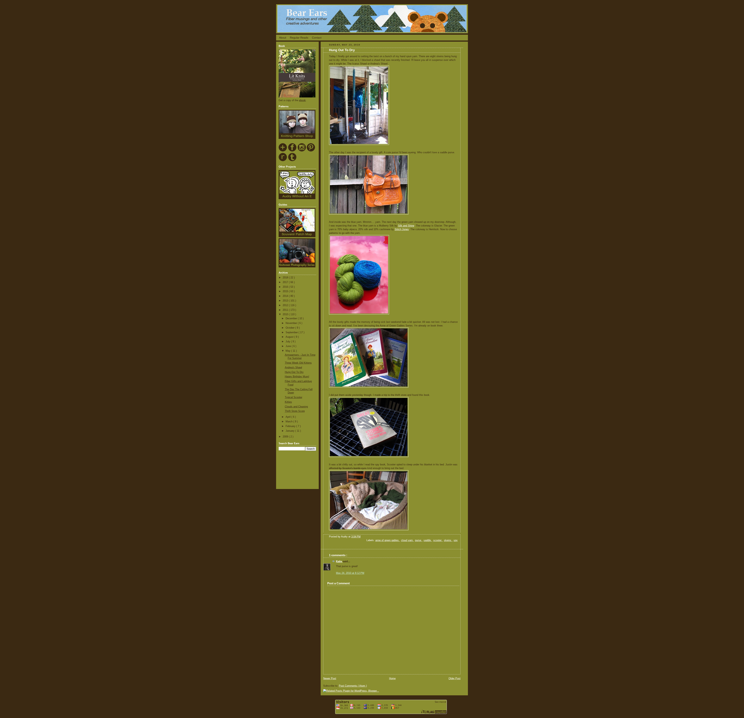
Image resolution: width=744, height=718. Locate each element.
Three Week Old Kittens (298, 363)
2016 (286, 287)
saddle (428, 540)
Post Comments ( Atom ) (353, 685)
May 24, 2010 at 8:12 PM (350, 573)
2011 (286, 310)
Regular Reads (299, 37)
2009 (286, 436)
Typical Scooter (293, 397)
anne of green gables (387, 540)
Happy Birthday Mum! (297, 376)
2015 (286, 291)
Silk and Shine (406, 225)
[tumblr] (292, 160)
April (288, 417)
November (292, 323)
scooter (437, 540)
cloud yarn (407, 540)
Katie (339, 561)
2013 (286, 300)
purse (418, 540)
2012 (286, 305)
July (288, 341)
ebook (302, 100)
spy (456, 540)
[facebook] (292, 151)
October (290, 327)
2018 (286, 277)
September (292, 332)
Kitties (288, 402)
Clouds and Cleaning (296, 406)
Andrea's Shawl (293, 367)
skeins (448, 540)
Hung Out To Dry (294, 372)
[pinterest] (311, 151)
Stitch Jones (402, 229)
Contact (316, 37)
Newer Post (329, 678)
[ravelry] (283, 160)
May (288, 351)
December (292, 318)
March (289, 421)
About (282, 37)
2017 (286, 282)
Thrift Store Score (295, 411)
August (290, 337)
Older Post (455, 678)
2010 (286, 314)
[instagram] (302, 151)
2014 (286, 296)
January (290, 431)
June (289, 346)
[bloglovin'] (283, 151)
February (291, 426)
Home (392, 678)
